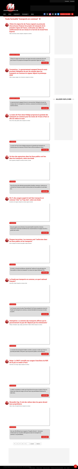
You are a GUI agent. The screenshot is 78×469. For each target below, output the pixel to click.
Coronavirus (23, 77)
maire (15, 120)
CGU (65, 467)
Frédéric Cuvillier (31, 324)
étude (30, 160)
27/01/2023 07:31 (7, 70)
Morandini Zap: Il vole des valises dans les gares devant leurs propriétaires (28, 403)
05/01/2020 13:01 (7, 116)
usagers (16, 201)
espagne (16, 77)
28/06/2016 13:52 (7, 157)
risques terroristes (28, 243)
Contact (68, 467)
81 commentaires (13, 345)
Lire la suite (45, 62)
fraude (15, 283)
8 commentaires (12, 181)
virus (20, 77)
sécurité (25, 160)
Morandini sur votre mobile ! (65, 14)
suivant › (32, 443)
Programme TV (25, 14)
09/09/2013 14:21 (7, 280)
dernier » (38, 443)
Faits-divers (11, 283)
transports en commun (28, 33)
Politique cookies (39, 467)
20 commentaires (13, 427)
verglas (21, 324)
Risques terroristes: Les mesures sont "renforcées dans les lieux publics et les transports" (28, 240)
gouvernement (25, 324)
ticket (26, 283)
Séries (32, 14)
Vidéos (9, 14)
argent (28, 201)
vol (28, 160)
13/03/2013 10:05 (7, 322)
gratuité (18, 120)
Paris (13, 120)
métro (21, 120)
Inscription (72, 1)
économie (31, 201)
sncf (14, 201)
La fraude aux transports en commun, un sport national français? (28, 280)
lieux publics (22, 243)
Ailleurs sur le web (63, 99)
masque (13, 77)
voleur (13, 406)
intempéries (15, 324)
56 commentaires (13, 304)
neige (18, 324)
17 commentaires (13, 223)
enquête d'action (19, 406)
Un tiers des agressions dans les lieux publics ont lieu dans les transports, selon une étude (27, 157)
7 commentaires (12, 264)
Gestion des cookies (46, 467)
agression (14, 160)
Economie (11, 201)
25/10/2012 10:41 (7, 403)
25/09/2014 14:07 (7, 240)
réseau (18, 33)
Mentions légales (32, 467)
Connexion (67, 1)
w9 (15, 406)
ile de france (14, 33)
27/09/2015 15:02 (7, 199)
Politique (10, 324)
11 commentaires (13, 141)
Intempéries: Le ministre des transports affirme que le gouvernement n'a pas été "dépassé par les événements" (28, 322)
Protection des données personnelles (57, 467)
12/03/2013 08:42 (7, 361)
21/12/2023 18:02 (7, 25)
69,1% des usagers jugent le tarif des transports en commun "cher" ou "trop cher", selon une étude (26, 199)
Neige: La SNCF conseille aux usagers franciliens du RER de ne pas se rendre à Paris (28, 362)
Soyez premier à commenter (15, 54)
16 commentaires (13, 385)
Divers (10, 120)
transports (21, 33)
